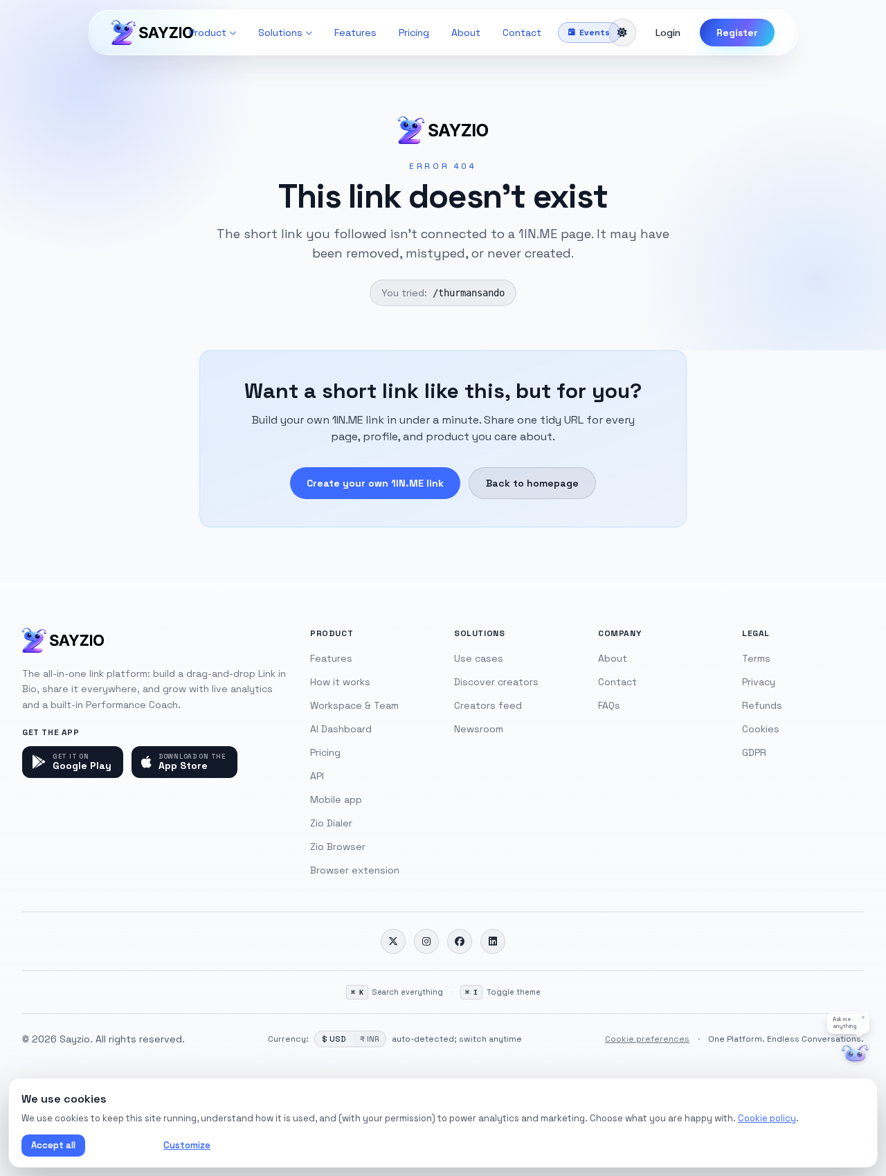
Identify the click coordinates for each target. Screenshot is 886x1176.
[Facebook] (459, 941)
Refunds (762, 705)
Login (668, 32)
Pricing (414, 32)
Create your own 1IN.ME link (375, 483)
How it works (340, 682)
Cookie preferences (647, 1038)
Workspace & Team (354, 705)
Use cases (478, 658)
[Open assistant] (855, 1054)
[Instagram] (426, 941)
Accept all (53, 1145)
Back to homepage (532, 483)
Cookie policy (767, 1118)
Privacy (758, 682)
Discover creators (496, 682)
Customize (186, 1145)
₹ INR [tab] (369, 1039)
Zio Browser (337, 846)
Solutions (280, 32)
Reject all (121, 1145)
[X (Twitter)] (393, 941)
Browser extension (354, 870)
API (317, 776)
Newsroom (478, 729)
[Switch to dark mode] (622, 32)
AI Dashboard (341, 729)
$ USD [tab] (334, 1039)
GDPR (754, 752)
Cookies (760, 729)
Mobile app (336, 799)
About (465, 32)
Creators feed (488, 705)
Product (207, 32)
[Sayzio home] (152, 32)
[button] (848, 1023)
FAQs (609, 705)
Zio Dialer (331, 823)
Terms (756, 658)
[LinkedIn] (492, 941)
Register (737, 32)
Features (355, 32)
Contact (522, 32)
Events (594, 32)
